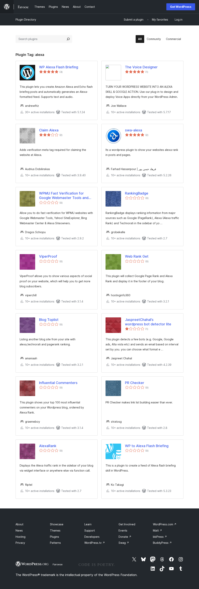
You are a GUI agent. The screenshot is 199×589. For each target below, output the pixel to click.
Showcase (56, 524)
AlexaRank (47, 446)
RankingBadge (136, 193)
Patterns (55, 542)
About (19, 524)
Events (123, 530)
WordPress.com (164, 524)
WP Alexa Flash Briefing (58, 67)
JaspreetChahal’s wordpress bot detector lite (148, 322)
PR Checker (134, 383)
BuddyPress (162, 542)
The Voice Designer (141, 67)
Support (89, 530)
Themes (55, 530)
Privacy (20, 542)
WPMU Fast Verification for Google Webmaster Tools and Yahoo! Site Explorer (63, 195)
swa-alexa (133, 130)
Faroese (58, 564)
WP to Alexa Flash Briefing (146, 446)
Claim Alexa (48, 130)
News (19, 530)
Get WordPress (180, 6)
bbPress (160, 536)
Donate (125, 536)
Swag (124, 542)
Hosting (20, 536)
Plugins (54, 536)
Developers (92, 536)
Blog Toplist (48, 320)
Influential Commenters (58, 383)
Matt (157, 530)
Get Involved (127, 524)
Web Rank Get (136, 256)
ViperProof (48, 256)
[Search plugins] (68, 39)
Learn (88, 524)
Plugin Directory (26, 19)
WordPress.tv (94, 542)
